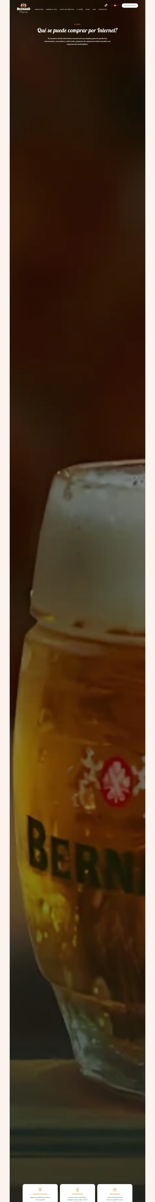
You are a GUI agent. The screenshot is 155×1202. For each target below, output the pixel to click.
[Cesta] (108, 5)
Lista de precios (67, 9)
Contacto (102, 9)
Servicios (39, 9)
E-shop (80, 9)
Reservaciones (130, 5)
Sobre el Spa (51, 9)
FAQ (94, 9)
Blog (88, 9)
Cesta (106, 5)
